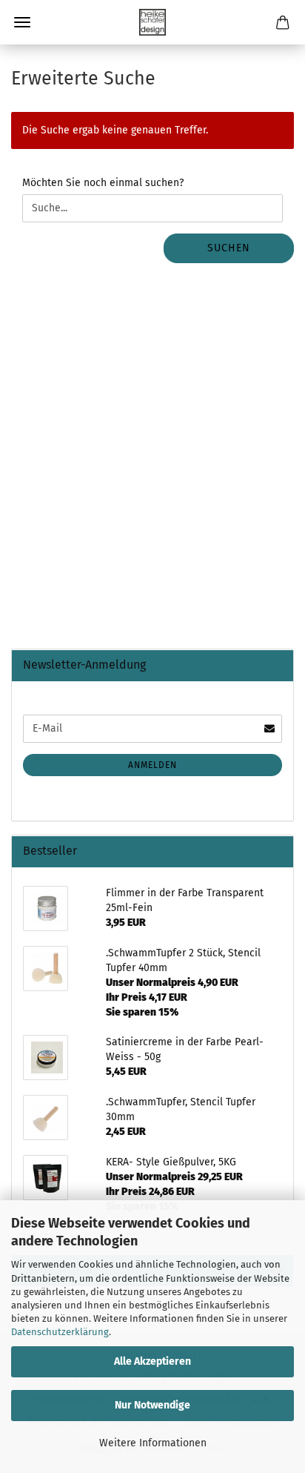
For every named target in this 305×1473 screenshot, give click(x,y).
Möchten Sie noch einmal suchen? (103, 182)
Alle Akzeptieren (152, 1361)
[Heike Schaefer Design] (152, 22)
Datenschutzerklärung (60, 1331)
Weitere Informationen (153, 1443)
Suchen (228, 248)
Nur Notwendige (152, 1405)
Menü (22, 22)
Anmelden (152, 765)
